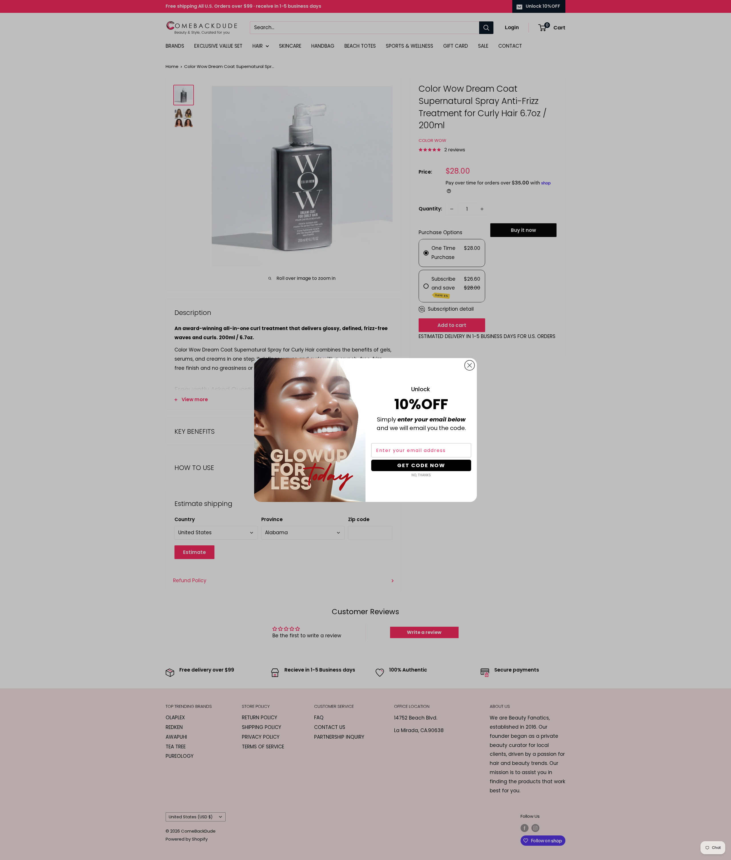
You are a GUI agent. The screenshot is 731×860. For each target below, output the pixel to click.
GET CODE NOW (421, 465)
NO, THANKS (421, 475)
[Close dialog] (470, 365)
